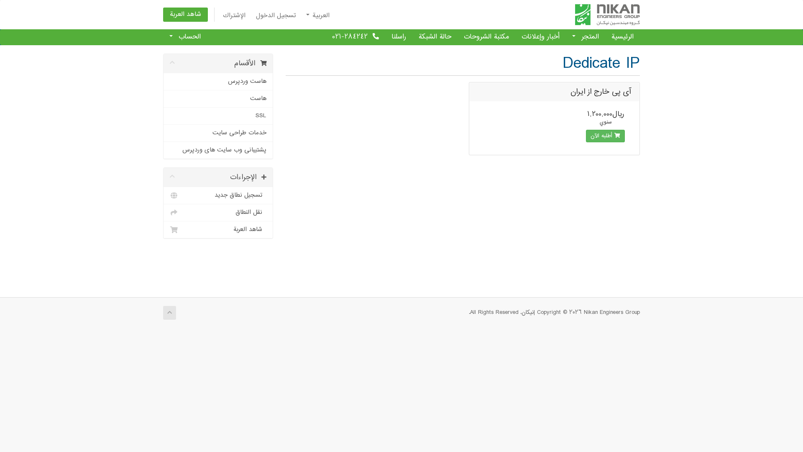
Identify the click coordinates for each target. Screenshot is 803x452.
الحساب (187, 37)
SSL (261, 115)
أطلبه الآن (602, 136)
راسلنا (398, 37)
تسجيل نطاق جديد (240, 195)
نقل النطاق (250, 212)
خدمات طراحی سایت (239, 133)
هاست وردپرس (247, 81)
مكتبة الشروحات (486, 37)
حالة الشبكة (435, 37)
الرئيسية (622, 37)
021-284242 (352, 37)
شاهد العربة (185, 14)
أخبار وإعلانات (541, 37)
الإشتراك (234, 15)
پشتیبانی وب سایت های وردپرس (224, 150)
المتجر (587, 37)
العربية (320, 15)
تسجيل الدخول (276, 15)
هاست (258, 98)
